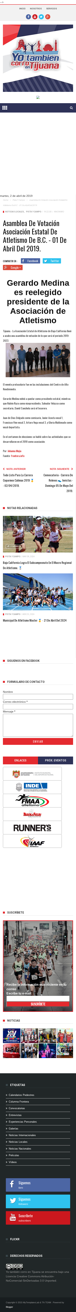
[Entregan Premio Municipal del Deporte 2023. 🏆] (47, 1050)
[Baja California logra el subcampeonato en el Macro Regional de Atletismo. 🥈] (38, 534)
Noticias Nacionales (20, 1148)
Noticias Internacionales (22, 1135)
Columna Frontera (19, 1101)
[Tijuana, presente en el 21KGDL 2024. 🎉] (29, 1050)
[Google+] (47, 16)
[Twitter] (41, 16)
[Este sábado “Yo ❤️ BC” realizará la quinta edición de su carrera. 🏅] (65, 1050)
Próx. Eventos (55, 760)
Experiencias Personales (23, 1121)
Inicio (22, 8)
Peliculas (14, 1155)
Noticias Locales (14, 212)
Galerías (13, 1128)
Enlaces (20, 760)
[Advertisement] (38, 156)
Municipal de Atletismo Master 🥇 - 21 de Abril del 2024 (35, 620)
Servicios (51, 8)
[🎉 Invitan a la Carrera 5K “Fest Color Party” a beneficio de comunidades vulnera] (47, 1035)
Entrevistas (15, 1115)
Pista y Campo (18, 200)
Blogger (9, 1307)
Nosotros (36, 8)
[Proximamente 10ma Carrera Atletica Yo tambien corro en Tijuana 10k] (11, 1035)
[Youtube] (34, 16)
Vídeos (13, 1162)
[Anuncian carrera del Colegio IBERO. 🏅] (11, 1050)
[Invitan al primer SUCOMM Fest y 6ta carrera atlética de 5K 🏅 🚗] (65, 1035)
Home (5, 200)
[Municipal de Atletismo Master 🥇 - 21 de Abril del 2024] (38, 591)
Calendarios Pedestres (21, 1095)
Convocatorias (17, 1108)
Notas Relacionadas (22, 508)
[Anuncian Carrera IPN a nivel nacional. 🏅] (29, 1035)
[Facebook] (28, 16)
